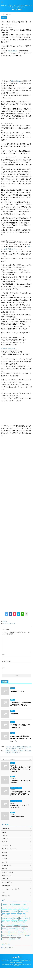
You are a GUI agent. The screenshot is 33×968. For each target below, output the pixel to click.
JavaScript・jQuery (7, 918)
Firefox (21, 911)
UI (25, 921)
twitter (21, 921)
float (3, 914)
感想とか (5, 621)
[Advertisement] (16, 456)
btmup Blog (17, 9)
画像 (19, 938)
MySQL (27, 918)
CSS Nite (25, 908)
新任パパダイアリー (7, 947)
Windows (9, 925)
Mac (21, 918)
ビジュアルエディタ (11, 935)
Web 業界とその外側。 (17, 691)
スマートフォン (13, 932)
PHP (3, 921)
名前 (3, 654)
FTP (8, 914)
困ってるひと (12, 51)
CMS (15, 908)
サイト (3, 668)
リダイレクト (5, 938)
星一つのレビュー (17, 81)
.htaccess (4, 904)
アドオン (20, 928)
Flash (27, 911)
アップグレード (12, 928)
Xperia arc (24, 925)
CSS (20, 908)
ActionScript (17, 904)
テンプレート (23, 932)
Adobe (24, 904)
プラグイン (27, 935)
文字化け (13, 938)
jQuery (16, 918)
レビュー (9, 623)
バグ (3, 935)
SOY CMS (14, 921)
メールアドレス (6, 661)
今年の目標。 (14, 714)
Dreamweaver (5, 911)
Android (4, 908)
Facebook (14, 911)
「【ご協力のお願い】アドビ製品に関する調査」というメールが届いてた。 (20, 769)
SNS (8, 921)
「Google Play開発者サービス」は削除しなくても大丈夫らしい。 (21, 794)
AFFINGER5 (16, 965)
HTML (19, 914)
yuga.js (4, 928)
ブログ (4, 623)
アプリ (26, 928)
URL (3, 925)
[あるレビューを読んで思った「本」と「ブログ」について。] (18, 614)
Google (13, 914)
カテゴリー (5, 932)
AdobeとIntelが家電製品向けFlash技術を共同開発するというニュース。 (20, 738)
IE (24, 914)
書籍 (12, 623)
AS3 (10, 908)
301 (11, 904)
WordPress (17, 925)
